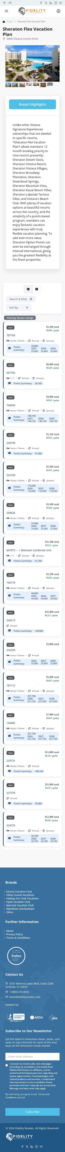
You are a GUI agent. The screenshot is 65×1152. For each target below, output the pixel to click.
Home (10, 21)
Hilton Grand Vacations (20, 895)
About (10, 931)
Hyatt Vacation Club (18, 902)
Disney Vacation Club (19, 891)
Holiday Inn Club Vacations (22, 898)
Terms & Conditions (18, 937)
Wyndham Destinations (20, 908)
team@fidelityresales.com (24, 997)
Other (9, 912)
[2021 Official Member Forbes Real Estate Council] (16, 956)
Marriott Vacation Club (20, 905)
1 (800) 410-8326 (19, 992)
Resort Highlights (32, 104)
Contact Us (11, 1004)
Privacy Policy (14, 934)
